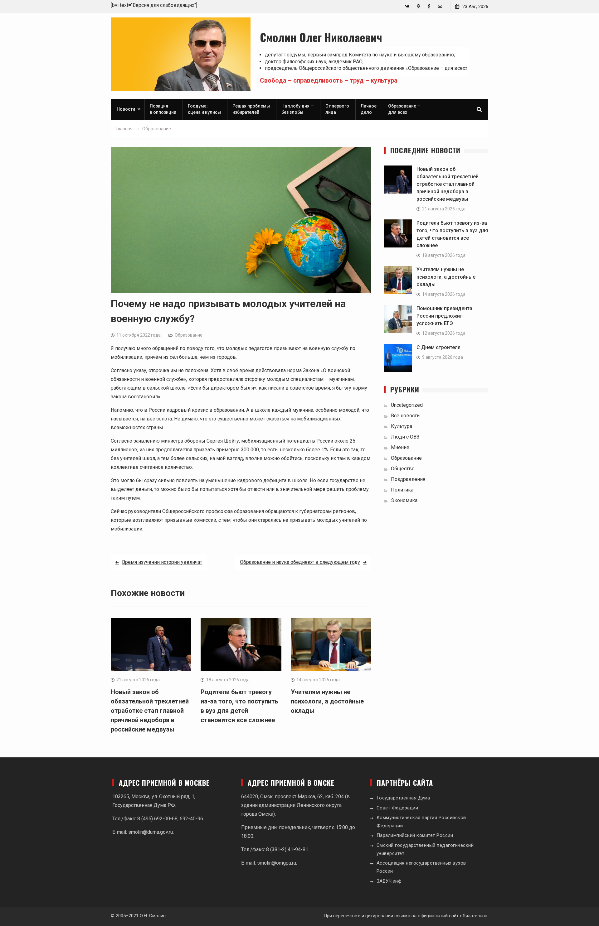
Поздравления (408, 479)
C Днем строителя (438, 347)
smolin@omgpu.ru (276, 863)
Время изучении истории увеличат (162, 562)
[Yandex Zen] (429, 6)
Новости (126, 109)
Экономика (404, 500)
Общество (403, 469)
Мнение (400, 447)
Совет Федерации (397, 808)
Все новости (405, 416)
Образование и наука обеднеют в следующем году (300, 562)
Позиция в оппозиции (163, 109)
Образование (188, 335)
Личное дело (369, 109)
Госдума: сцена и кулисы (204, 109)
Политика (402, 490)
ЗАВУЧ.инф (389, 881)
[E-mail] (440, 6)
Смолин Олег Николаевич (321, 37)
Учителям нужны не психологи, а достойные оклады (327, 701)
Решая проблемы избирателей (251, 109)
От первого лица (337, 109)
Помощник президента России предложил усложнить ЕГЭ (444, 315)
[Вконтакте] (407, 6)
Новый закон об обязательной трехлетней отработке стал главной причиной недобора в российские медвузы (150, 710)
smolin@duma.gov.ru (150, 832)
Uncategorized (407, 405)
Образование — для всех (404, 109)
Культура (401, 426)
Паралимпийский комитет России (415, 835)
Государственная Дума (403, 798)
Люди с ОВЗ (405, 437)
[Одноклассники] (418, 6)
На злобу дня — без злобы (297, 109)
